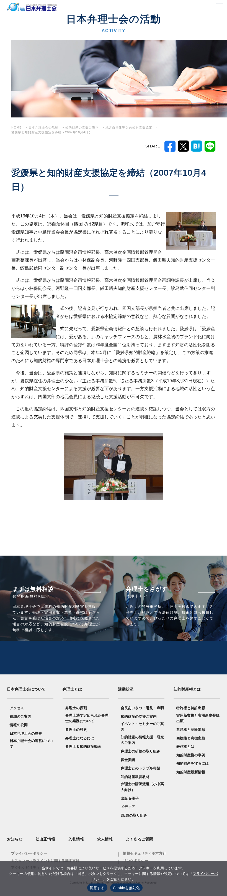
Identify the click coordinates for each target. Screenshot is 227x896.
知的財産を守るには (192, 763)
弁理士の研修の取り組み (140, 751)
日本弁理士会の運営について (31, 744)
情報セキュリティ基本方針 (144, 853)
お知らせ (14, 839)
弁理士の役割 (76, 708)
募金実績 (128, 760)
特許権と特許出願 (190, 708)
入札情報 (76, 839)
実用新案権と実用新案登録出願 (198, 718)
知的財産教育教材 (135, 777)
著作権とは (185, 746)
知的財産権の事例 (190, 755)
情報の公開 (19, 725)
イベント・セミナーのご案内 (142, 727)
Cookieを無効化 (126, 887)
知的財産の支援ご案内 (139, 716)
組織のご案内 (20, 716)
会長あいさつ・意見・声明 (142, 708)
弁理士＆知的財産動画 (83, 746)
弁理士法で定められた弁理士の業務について (87, 718)
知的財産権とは (187, 689)
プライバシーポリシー (29, 853)
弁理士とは (72, 689)
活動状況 (125, 689)
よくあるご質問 (139, 839)
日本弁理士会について (26, 689)
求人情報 (105, 839)
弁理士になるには (79, 738)
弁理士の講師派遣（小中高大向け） (142, 787)
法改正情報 (45, 839)
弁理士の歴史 (76, 729)
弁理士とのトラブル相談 (140, 768)
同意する (97, 887)
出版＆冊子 (130, 798)
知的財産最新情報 (190, 772)
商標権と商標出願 (190, 738)
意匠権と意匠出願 (190, 729)
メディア (128, 807)
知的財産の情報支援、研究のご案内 (142, 740)
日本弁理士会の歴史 (26, 733)
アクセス (17, 708)
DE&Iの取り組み (134, 815)
